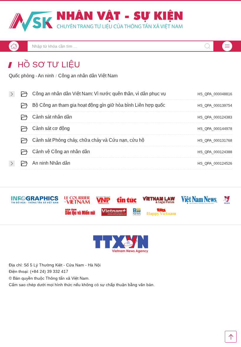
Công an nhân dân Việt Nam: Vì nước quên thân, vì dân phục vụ (99, 93)
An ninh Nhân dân (51, 163)
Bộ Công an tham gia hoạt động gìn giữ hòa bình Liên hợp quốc (98, 105)
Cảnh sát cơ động (51, 128)
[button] (227, 46)
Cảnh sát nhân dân (52, 116)
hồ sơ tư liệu (49, 65)
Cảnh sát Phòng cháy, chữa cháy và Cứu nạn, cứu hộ (88, 140)
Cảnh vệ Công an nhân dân (61, 151)
